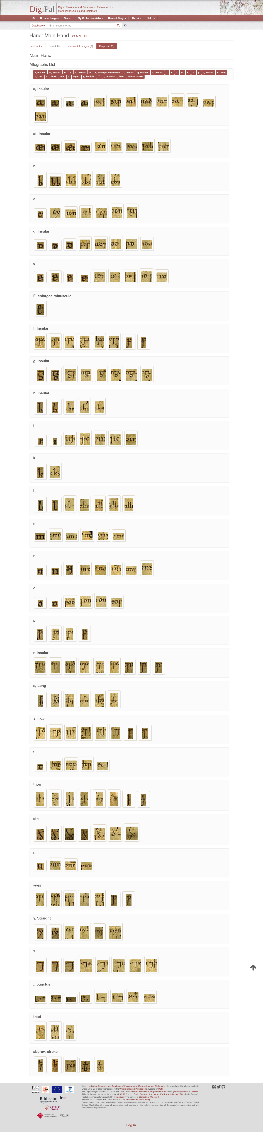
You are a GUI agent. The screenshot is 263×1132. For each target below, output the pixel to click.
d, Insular (80, 72)
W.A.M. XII (79, 35)
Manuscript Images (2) (80, 46)
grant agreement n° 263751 (185, 1091)
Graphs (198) (106, 46)
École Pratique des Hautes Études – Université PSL (159, 1094)
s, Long (221, 72)
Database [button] (37, 25)
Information (36, 46)
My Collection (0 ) (90, 18)
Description (55, 46)
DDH (160, 1088)
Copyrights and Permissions (133, 1088)
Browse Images (49, 18)
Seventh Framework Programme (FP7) (148, 1091)
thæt (121, 76)
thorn (54, 76)
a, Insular (40, 72)
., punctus (109, 76)
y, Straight (89, 76)
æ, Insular (55, 72)
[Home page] (33, 18)
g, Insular (143, 72)
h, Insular (157, 72)
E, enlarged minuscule (107, 72)
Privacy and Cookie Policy (138, 1099)
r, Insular (208, 72)
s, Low (39, 76)
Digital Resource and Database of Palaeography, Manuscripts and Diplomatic (128, 1086)
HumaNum (119, 1096)
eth (62, 76)
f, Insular (129, 72)
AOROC (123, 1094)
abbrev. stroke (135, 76)
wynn (76, 76)
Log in (131, 1125)
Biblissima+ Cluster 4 (149, 1096)
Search (68, 18)
